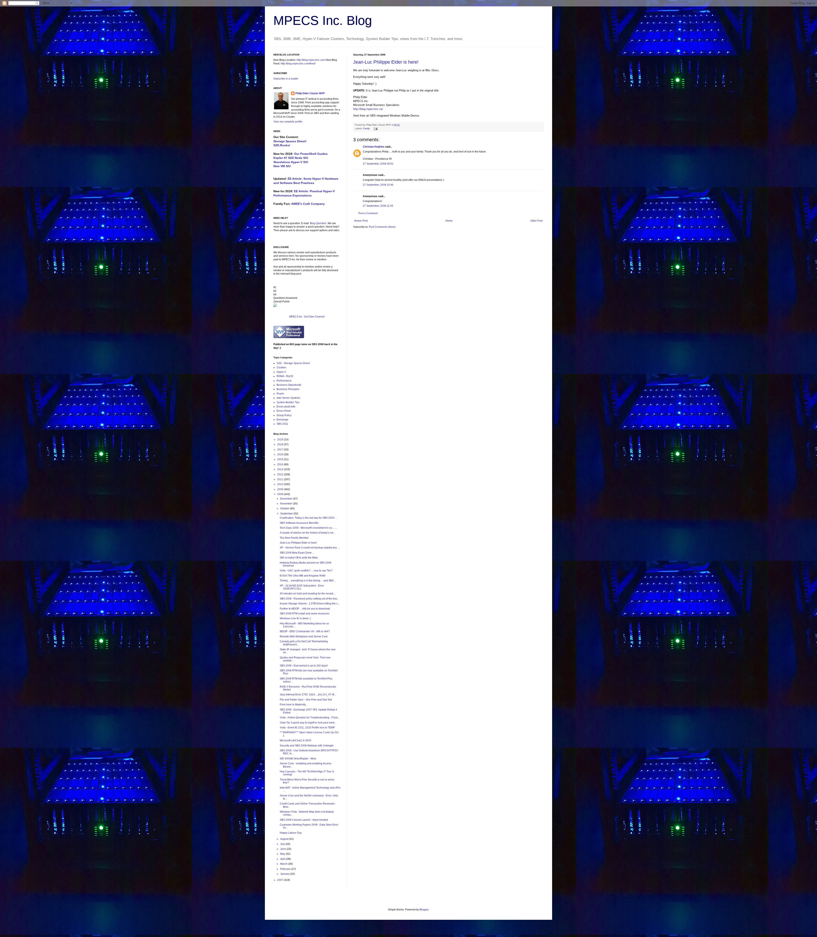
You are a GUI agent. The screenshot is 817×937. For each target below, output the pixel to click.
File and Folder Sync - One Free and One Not (306, 699)
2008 (280, 494)
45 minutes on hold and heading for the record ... (308, 593)
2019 (280, 439)
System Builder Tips (288, 402)
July (283, 844)
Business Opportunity (289, 384)
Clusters (281, 367)
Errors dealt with (286, 406)
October (285, 508)
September (287, 513)
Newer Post (361, 220)
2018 (280, 444)
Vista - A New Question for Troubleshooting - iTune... (310, 717)
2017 (280, 449)
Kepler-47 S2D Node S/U (290, 157)
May (283, 853)
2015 (280, 459)
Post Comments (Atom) (382, 226)
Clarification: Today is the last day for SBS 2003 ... (308, 517)
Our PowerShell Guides (311, 153)
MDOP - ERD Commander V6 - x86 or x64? (305, 631)
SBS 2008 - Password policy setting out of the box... (309, 598)
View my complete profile (287, 121)
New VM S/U (282, 166)
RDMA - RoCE (285, 376)
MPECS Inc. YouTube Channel (307, 316)
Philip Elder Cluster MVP (310, 93)
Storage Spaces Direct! (290, 141)
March (284, 863)
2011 (280, 479)
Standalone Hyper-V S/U (290, 162)
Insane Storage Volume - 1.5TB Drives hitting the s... (310, 603)
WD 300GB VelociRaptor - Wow (298, 758)
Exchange (282, 419)
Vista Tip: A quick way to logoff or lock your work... (308, 722)
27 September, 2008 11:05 (378, 205)
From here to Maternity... (293, 704)
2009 (280, 489)
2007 (280, 880)
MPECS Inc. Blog (322, 20)
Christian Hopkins (373, 146)
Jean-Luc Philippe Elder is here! (385, 62)
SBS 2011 (282, 423)
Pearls (280, 393)
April (283, 858)
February (285, 868)
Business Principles (288, 389)
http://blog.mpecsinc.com (311, 59)
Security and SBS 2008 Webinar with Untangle (307, 745)
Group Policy (284, 415)
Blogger (424, 909)
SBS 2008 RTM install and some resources (304, 613)
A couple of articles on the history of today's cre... (307, 532)
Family (366, 128)
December (286, 498)
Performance (284, 380)
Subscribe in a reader (285, 78)
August (284, 838)
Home (449, 220)
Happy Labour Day (291, 832)
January (285, 873)
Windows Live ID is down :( (295, 618)
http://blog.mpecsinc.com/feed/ (298, 63)
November (286, 503)
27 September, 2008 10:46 (378, 184)
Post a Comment (368, 213)
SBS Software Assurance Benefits (299, 522)
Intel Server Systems (288, 397)
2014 (280, 464)
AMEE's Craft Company (308, 203)
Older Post (536, 220)
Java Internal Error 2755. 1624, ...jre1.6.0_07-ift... (308, 694)
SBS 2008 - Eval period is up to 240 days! (304, 665)
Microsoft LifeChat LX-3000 (295, 740)
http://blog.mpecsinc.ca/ (368, 109)
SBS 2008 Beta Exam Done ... (297, 552)
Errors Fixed (284, 410)
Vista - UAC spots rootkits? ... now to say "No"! (306, 570)
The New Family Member (294, 537)
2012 (280, 474)
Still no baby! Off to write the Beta (299, 557)
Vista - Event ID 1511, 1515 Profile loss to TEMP (307, 727)
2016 (280, 454)
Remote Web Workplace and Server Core (304, 636)
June (283, 848)
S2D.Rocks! (281, 145)
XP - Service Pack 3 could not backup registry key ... (309, 547)
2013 (280, 469)
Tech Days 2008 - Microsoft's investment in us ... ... (308, 527)
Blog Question (318, 223)
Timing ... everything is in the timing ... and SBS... (308, 580)
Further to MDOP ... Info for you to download (305, 608)
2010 (280, 484)
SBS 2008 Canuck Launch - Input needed (304, 819)
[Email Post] (375, 128)
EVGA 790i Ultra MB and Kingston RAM (302, 575)
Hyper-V (281, 371)
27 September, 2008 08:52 (378, 163)
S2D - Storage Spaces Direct (293, 363)
